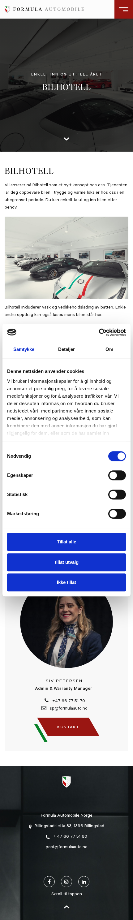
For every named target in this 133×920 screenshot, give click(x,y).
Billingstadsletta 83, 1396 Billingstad (69, 826)
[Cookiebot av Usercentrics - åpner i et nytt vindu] (99, 332)
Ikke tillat (66, 582)
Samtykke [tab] (23, 349)
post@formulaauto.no (67, 847)
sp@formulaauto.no (68, 708)
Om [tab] (109, 349)
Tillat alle (66, 541)
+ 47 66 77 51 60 (70, 837)
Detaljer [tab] (66, 349)
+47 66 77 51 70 (68, 701)
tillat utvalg (67, 562)
